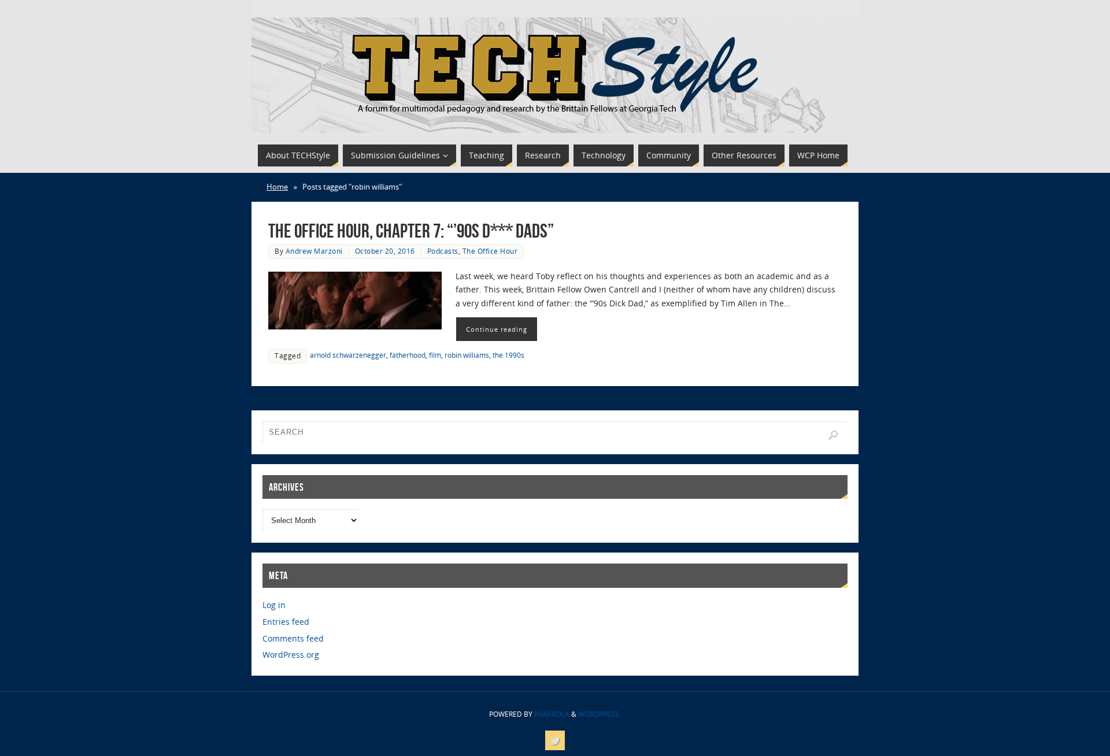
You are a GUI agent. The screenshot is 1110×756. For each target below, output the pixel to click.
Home (277, 187)
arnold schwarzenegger (348, 355)
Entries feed (285, 621)
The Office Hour (490, 250)
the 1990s (508, 355)
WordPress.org (290, 654)
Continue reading (496, 329)
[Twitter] (555, 740)
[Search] (833, 435)
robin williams (467, 355)
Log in (274, 604)
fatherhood (408, 355)
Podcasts (442, 250)
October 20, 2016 (385, 250)
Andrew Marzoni (314, 250)
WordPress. (599, 714)
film (435, 355)
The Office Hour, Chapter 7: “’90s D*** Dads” (411, 231)
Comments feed (293, 638)
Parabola (551, 714)
